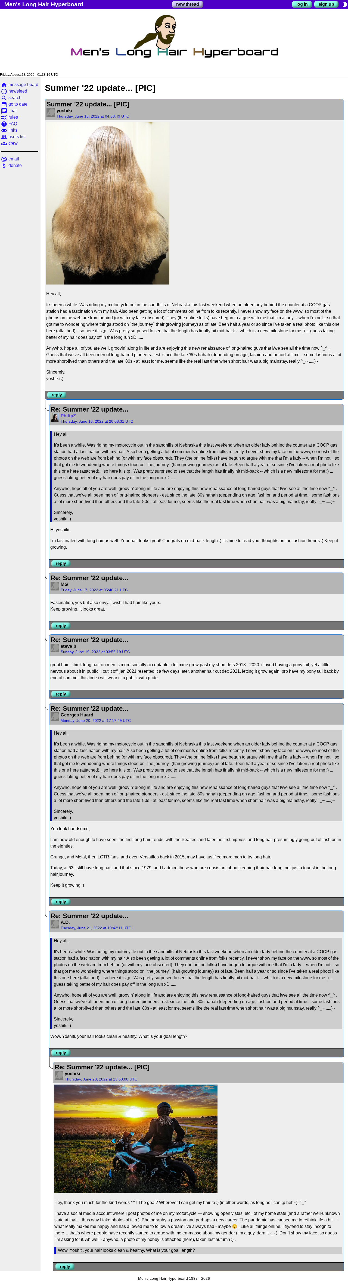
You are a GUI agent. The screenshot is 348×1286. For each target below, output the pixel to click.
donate (11, 165)
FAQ (9, 123)
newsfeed (14, 91)
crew (9, 143)
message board (19, 84)
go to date (14, 104)
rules (9, 117)
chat (9, 110)
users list (13, 136)
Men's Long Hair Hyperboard (43, 4)
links (9, 130)
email (10, 159)
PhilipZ (68, 415)
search (11, 97)
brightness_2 (344, 4)
